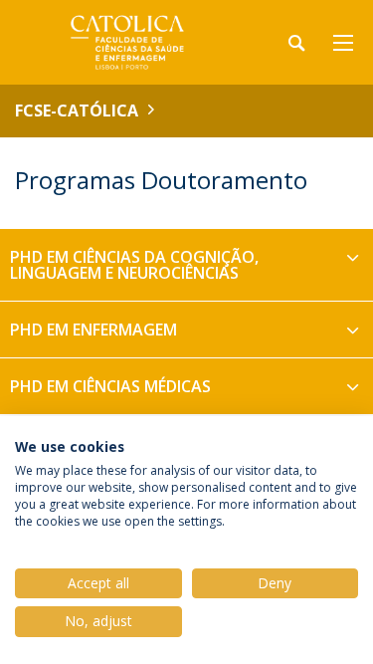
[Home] (139, 42)
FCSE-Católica (76, 110)
